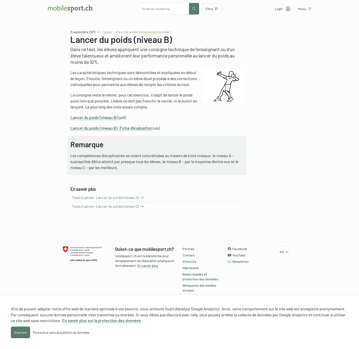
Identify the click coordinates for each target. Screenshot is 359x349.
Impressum (190, 268)
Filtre (209, 9)
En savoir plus (147, 266)
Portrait (188, 249)
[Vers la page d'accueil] (70, 9)
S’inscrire (189, 261)
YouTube (238, 255)
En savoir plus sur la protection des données (101, 320)
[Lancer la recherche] (194, 9)
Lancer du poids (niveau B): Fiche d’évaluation (111, 128)
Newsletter (240, 261)
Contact (188, 255)
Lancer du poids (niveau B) (93, 117)
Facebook (239, 249)
